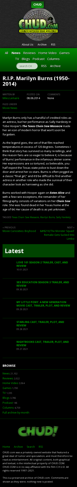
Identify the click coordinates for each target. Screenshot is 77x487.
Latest (14, 251)
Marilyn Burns (47, 217)
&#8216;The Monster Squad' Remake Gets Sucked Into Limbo (57, 235)
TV (17, 59)
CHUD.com (38, 432)
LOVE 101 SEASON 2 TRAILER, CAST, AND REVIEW (42, 264)
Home (6, 447)
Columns (53, 59)
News (16, 53)
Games (64, 53)
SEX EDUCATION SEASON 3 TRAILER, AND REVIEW (42, 284)
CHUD (37, 4)
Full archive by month (16, 412)
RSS (53, 44)
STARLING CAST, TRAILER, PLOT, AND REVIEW (40, 323)
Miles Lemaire (11, 98)
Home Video (47, 53)
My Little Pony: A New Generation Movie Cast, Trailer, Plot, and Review (43, 303)
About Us (27, 44)
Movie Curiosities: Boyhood (19, 231)
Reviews (29, 53)
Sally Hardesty (63, 217)
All (6, 53)
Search (31, 447)
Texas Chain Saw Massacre (25, 217)
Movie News (10, 108)
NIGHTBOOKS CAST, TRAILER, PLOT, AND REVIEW (42, 343)
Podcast (39, 59)
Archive (42, 44)
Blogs (26, 59)
